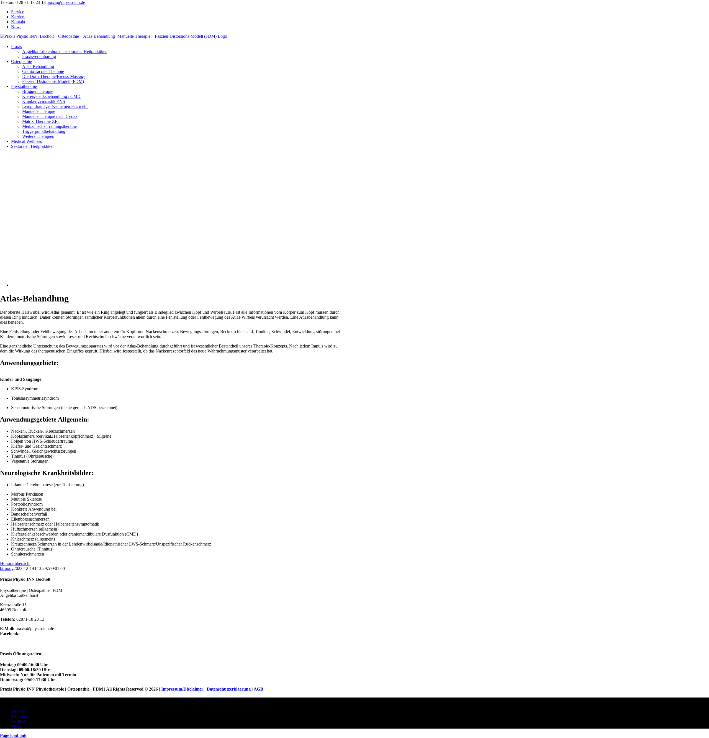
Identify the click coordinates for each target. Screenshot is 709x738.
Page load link (13, 735)
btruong (7, 568)
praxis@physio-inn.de (66, 2)
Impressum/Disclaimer (182, 689)
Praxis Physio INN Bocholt (25, 643)
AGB (258, 689)
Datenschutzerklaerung (229, 689)
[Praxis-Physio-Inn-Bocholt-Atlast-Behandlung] (163, 285)
